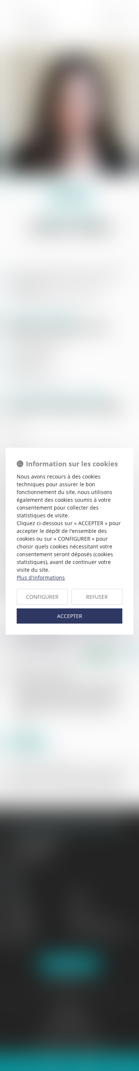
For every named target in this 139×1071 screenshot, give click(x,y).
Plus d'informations (41, 577)
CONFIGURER (42, 596)
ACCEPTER (69, 616)
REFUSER (97, 596)
